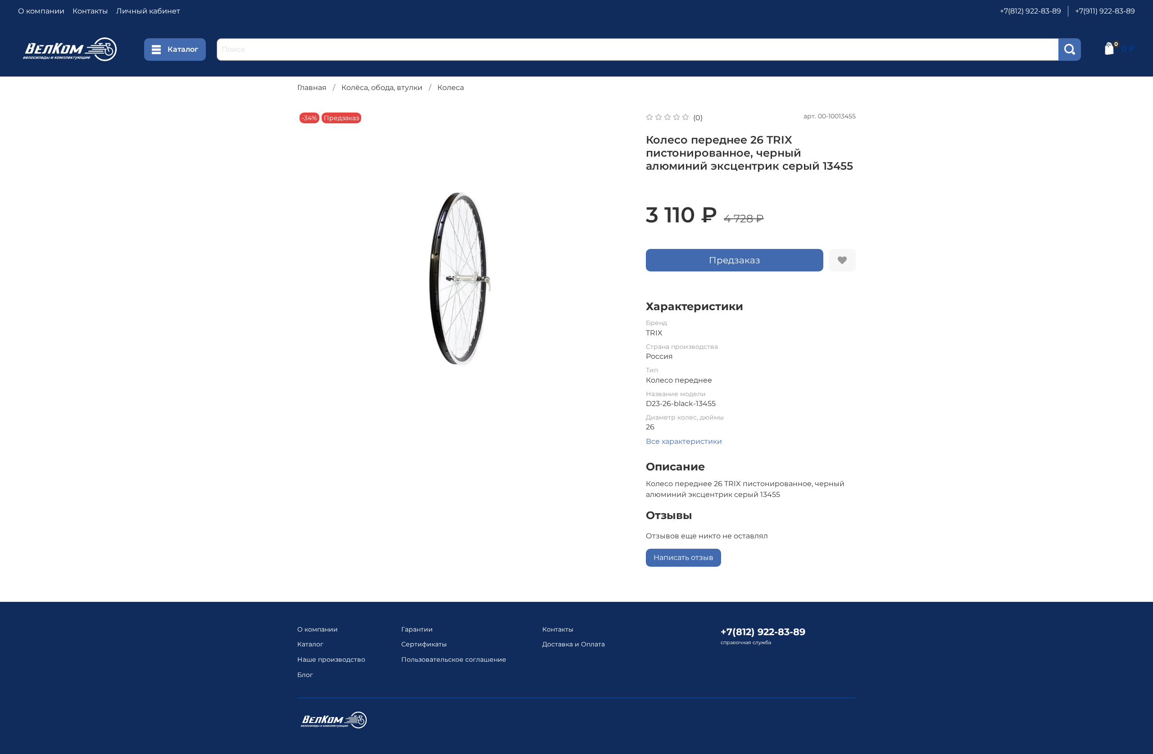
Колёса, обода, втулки (381, 87)
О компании (41, 11)
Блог (305, 675)
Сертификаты (424, 644)
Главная (312, 87)
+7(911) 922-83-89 (1105, 11)
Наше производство (331, 659)
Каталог (183, 49)
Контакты (90, 11)
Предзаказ (734, 260)
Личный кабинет (148, 11)
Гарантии (417, 629)
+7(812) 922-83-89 (1030, 11)
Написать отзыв (683, 557)
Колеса (450, 87)
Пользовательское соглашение (453, 659)
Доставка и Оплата (573, 644)
